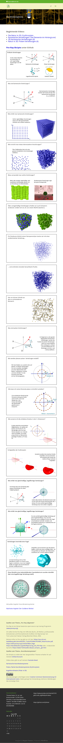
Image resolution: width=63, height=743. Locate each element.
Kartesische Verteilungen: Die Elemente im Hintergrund (31, 37)
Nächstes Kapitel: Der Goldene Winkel (19, 608)
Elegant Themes (28, 740)
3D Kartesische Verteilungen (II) (21, 39)
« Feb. (8, 733)
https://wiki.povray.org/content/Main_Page (20, 643)
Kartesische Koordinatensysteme (17, 664)
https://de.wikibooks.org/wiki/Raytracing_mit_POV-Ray (24, 646)
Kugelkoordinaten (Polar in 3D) (16, 670)
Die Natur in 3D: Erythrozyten (20, 35)
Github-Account (17, 657)
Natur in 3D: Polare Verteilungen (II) (23, 41)
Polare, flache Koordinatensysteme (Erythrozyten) (22, 667)
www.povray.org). (13, 628)
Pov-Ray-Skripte (13, 47)
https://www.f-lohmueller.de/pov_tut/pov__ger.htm (29, 648)
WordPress (44, 740)
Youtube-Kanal (33, 660)
